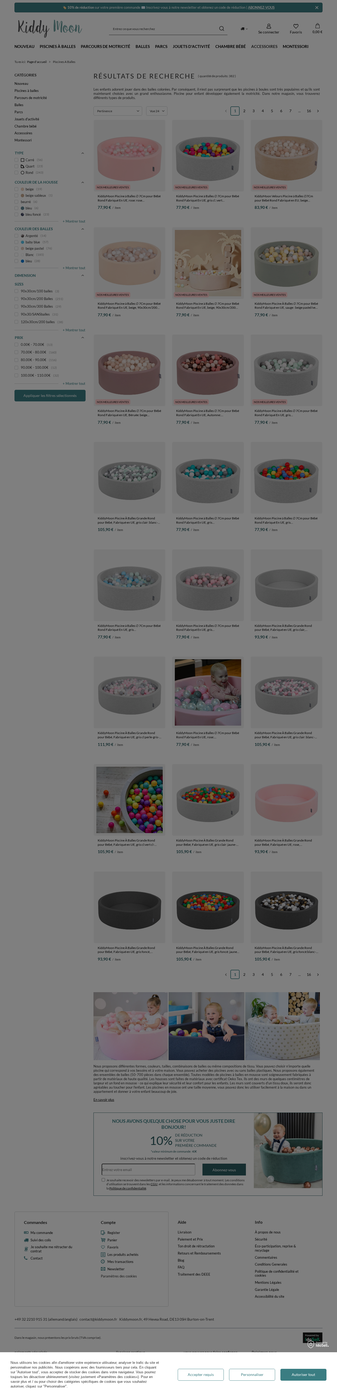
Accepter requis (201, 1374)
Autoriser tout (303, 1374)
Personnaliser (252, 1374)
